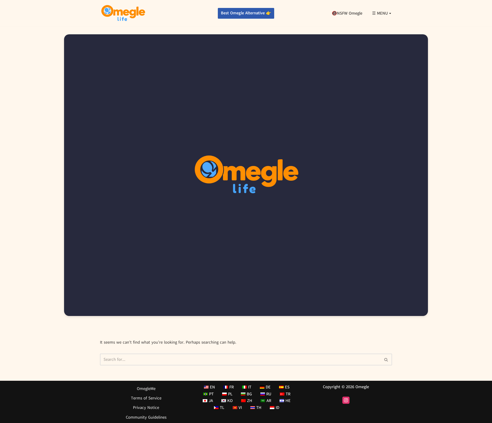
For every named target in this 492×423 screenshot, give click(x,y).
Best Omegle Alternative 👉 (246, 13)
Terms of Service (146, 398)
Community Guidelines (146, 417)
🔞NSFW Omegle (347, 13)
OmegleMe (146, 389)
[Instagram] (346, 400)
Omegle (362, 387)
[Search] (386, 359)
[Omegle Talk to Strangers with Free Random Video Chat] (123, 13)
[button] (390, 13)
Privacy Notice (146, 408)
